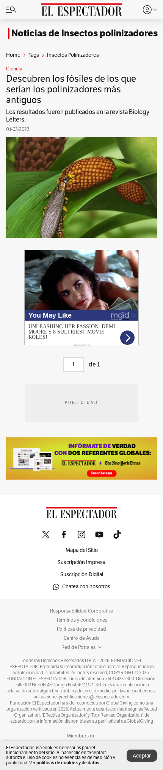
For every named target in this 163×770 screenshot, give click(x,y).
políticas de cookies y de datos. (68, 762)
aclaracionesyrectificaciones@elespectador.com (81, 697)
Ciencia (14, 69)
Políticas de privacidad (81, 629)
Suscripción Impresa (81, 562)
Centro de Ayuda (82, 638)
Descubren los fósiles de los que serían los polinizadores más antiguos (71, 89)
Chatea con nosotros (86, 586)
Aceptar (142, 756)
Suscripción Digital (81, 574)
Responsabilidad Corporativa (81, 611)
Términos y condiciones (81, 620)
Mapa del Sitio (82, 550)
